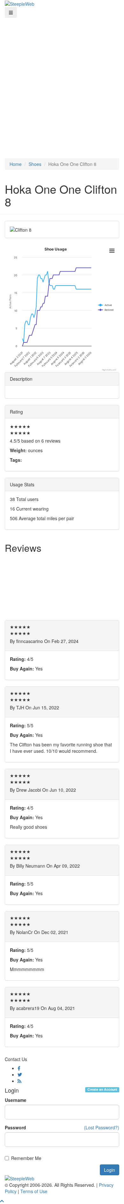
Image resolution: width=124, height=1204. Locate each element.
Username (15, 1100)
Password (15, 1127)
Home (16, 164)
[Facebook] (18, 1068)
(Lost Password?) (101, 1127)
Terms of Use (33, 1191)
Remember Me (26, 1158)
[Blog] (19, 1081)
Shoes (35, 164)
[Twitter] (19, 1074)
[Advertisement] (62, 83)
